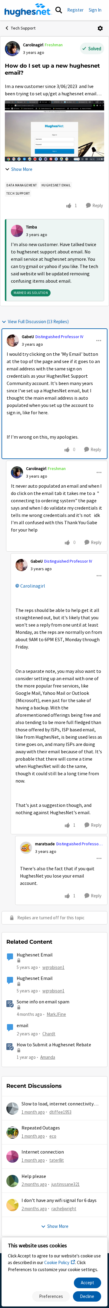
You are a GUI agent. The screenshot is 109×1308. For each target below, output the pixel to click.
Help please (33, 1176)
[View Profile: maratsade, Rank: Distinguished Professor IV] (26, 848)
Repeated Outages (40, 1128)
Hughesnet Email (35, 955)
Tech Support (23, 28)
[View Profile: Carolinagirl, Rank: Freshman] (12, 48)
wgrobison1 (53, 967)
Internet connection (42, 1152)
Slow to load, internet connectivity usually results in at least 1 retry (57, 1104)
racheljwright (63, 1208)
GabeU (28, 336)
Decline (87, 1296)
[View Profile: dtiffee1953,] (12, 1108)
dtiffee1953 (60, 1112)
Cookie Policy (56, 1262)
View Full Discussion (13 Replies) (38, 321)
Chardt (48, 1034)
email (22, 1026)
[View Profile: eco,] (12, 1132)
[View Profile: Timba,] (17, 231)
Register (75, 10)
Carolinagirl (33, 45)
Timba (31, 227)
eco (52, 1136)
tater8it (56, 1160)
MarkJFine (56, 1014)
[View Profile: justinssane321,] (12, 1181)
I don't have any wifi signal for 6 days (59, 1200)
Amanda (47, 1057)
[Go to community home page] (28, 10)
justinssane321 (65, 1184)
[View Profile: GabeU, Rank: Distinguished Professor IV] (13, 340)
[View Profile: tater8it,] (12, 1157)
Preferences (51, 1296)
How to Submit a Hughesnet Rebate (54, 1045)
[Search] (58, 10)
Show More (21, 169)
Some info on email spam (43, 1002)
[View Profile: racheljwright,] (12, 1205)
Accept (87, 1282)
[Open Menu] (100, 28)
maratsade (45, 844)
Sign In (95, 10)
